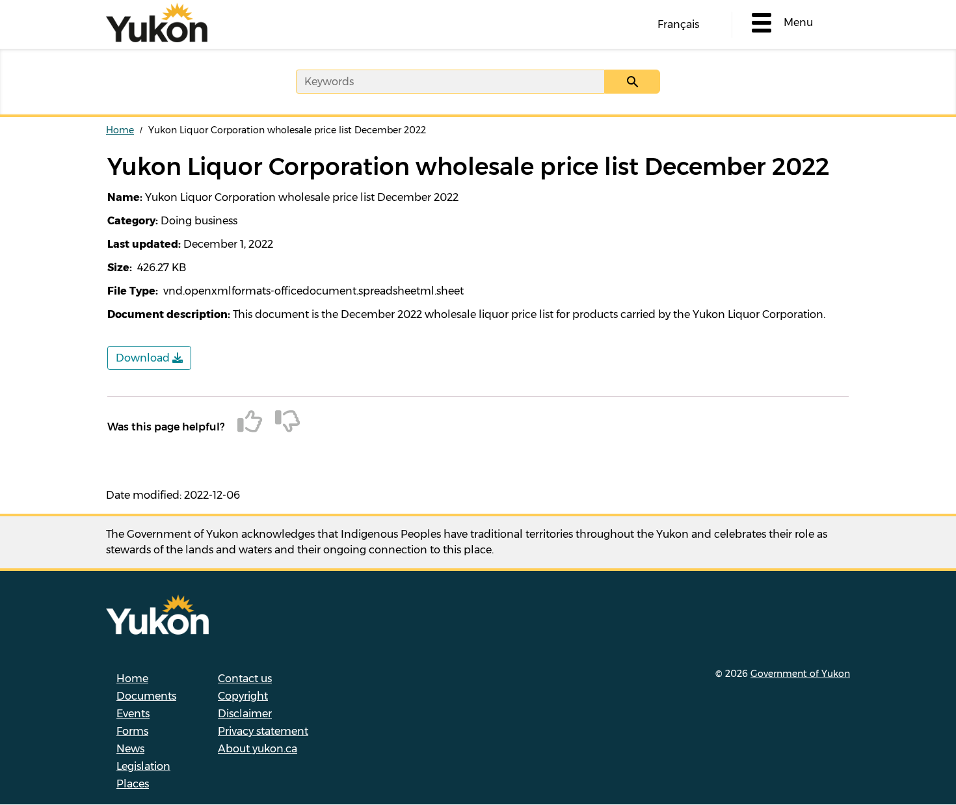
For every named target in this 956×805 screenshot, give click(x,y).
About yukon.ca (257, 749)
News (130, 749)
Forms (132, 731)
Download (144, 358)
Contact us (245, 678)
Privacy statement (263, 731)
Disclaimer (245, 713)
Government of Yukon (800, 674)
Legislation (143, 766)
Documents (146, 696)
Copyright (243, 696)
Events (133, 713)
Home (120, 130)
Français (678, 24)
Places (132, 784)
